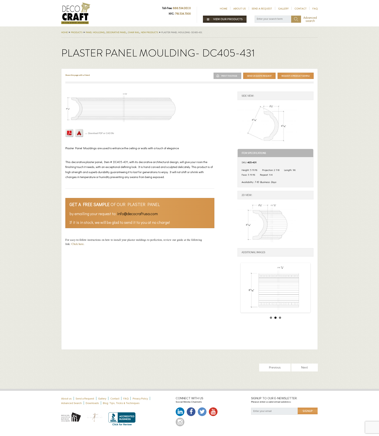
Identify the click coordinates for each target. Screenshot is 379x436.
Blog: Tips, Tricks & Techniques (121, 403)
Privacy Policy (140, 399)
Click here (77, 244)
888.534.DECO (182, 8)
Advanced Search (71, 403)
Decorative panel (116, 32)
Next (304, 367)
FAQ (315, 8)
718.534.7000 (183, 13)
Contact (301, 8)
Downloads (92, 403)
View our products (228, 19)
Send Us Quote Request (259, 76)
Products (77, 32)
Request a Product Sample (295, 76)
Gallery (283, 8)
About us (239, 8)
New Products (149, 32)
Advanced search (310, 19)
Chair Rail (133, 32)
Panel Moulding (95, 32)
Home (223, 8)
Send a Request (262, 8)
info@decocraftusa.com (137, 213)
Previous (275, 367)
